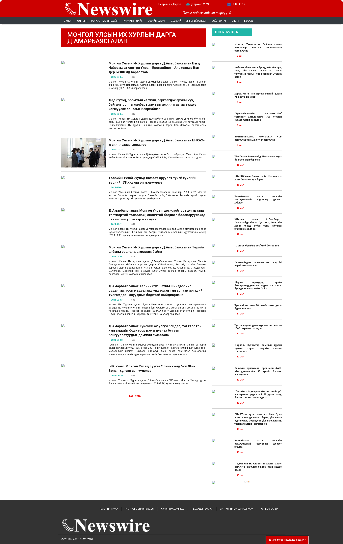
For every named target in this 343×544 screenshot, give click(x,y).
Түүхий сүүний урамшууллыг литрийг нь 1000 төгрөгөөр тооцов (258, 327)
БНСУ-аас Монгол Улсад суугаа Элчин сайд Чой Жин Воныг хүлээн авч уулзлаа (152, 368)
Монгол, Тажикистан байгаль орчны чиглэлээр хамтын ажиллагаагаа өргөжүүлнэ (258, 47)
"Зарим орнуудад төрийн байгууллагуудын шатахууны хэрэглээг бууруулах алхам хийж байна (258, 285)
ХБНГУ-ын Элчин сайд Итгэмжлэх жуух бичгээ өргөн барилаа (258, 158)
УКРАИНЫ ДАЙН (133, 20)
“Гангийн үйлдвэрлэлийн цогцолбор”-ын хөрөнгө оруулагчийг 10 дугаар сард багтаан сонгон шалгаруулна (258, 394)
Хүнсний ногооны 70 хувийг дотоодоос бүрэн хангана (258, 307)
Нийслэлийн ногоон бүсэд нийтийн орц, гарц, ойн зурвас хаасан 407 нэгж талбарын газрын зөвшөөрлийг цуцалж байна (258, 72)
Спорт (235, 20)
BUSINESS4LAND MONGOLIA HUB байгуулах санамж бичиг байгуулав (258, 138)
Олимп (82, 20)
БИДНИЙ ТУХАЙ (109, 509)
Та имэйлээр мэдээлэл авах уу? (287, 539)
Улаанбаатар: (203, 4)
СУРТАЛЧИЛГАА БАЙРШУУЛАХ (236, 509)
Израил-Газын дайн (105, 20)
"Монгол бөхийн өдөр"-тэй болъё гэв (256, 245)
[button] (245, 481)
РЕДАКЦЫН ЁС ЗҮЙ (202, 509)
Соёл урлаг (219, 20)
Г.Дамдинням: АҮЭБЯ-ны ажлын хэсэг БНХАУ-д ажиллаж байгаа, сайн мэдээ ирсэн (258, 466)
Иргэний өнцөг (196, 20)
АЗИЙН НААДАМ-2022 (172, 509)
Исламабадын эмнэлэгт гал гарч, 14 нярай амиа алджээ (258, 264)
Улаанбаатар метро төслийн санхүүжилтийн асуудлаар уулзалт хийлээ (258, 199)
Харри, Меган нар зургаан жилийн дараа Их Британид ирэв (258, 95)
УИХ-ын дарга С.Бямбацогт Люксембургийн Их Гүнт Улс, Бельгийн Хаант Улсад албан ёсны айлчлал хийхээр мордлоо (258, 224)
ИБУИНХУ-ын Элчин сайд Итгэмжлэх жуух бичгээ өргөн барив (258, 178)
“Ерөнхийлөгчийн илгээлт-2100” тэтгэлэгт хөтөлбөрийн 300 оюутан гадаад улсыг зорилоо (258, 116)
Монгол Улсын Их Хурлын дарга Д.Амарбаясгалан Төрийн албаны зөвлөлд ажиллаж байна (156, 249)
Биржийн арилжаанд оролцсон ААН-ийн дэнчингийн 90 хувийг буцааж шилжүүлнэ (258, 371)
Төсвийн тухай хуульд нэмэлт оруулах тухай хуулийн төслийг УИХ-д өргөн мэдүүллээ (152, 180)
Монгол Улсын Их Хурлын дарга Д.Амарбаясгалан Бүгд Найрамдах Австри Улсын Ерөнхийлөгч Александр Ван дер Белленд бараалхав (154, 67)
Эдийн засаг (157, 20)
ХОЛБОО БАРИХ (269, 509)
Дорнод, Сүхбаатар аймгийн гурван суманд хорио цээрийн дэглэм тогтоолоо (258, 348)
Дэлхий (176, 20)
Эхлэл (68, 20)
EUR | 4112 (238, 4)
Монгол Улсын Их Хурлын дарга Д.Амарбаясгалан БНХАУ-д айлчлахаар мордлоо (157, 142)
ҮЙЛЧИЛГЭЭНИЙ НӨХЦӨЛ (139, 509)
